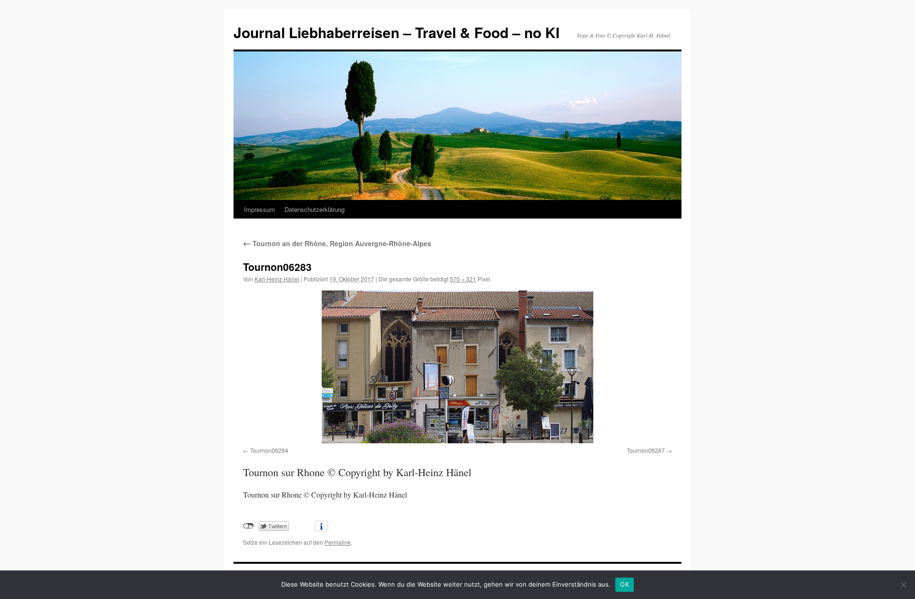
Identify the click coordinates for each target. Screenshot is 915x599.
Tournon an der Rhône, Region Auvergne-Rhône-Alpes (337, 243)
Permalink (338, 542)
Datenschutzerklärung (315, 209)
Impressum (259, 209)
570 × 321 (463, 279)
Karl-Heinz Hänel (276, 279)
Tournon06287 (646, 450)
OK (624, 584)
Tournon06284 (269, 450)
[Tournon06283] (457, 366)
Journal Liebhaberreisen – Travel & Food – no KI (396, 32)
